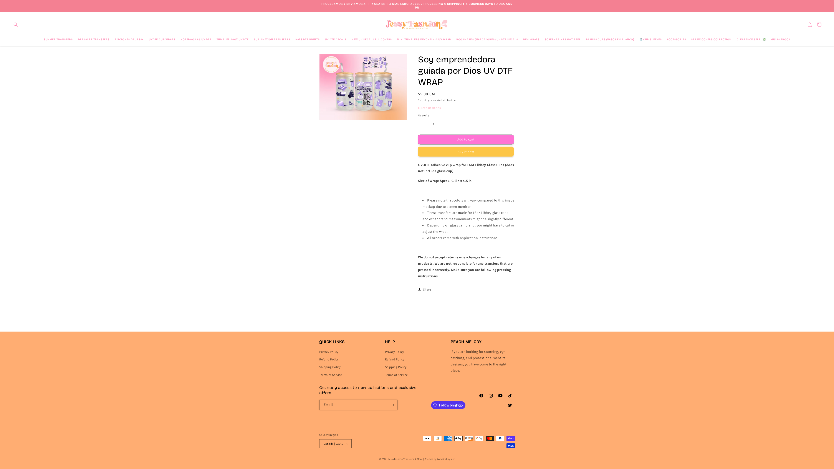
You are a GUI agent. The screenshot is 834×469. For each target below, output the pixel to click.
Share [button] (427, 289)
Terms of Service (330, 375)
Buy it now (466, 152)
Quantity (423, 115)
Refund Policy (329, 360)
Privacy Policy (328, 352)
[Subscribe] (392, 405)
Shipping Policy (330, 367)
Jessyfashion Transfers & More (405, 459)
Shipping (423, 100)
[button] (15, 24)
